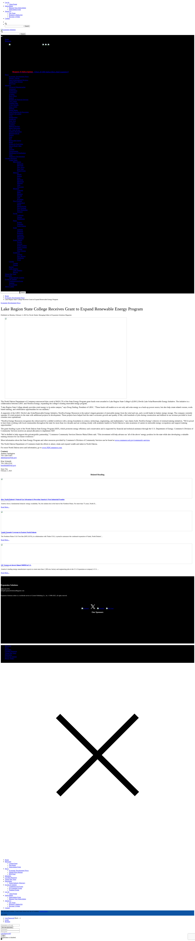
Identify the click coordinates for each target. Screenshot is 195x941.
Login (7, 920)
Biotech (11, 98)
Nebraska (20, 224)
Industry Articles (14, 78)
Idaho (19, 192)
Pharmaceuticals (14, 133)
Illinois (19, 174)
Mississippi (20, 237)
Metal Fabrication (14, 128)
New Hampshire (22, 210)
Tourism (11, 149)
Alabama (20, 229)
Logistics (12, 124)
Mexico (15, 272)
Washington (21, 219)
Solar (10, 148)
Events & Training (11, 279)
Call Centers (13, 101)
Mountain (16, 188)
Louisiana (20, 235)
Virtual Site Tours (10, 274)
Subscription (9, 6)
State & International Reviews (18, 80)
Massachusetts (21, 206)
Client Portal (13, 4)
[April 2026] (43, 45)
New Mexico (21, 256)
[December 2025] (49, 45)
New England (17, 201)
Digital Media (13, 110)
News (7, 75)
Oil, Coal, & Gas (14, 130)
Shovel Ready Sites (15, 146)
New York (20, 169)
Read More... (5, 507)
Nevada (19, 196)
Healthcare (12, 119)
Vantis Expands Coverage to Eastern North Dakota (18, 532)
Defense (11, 108)
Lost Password (9, 918)
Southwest (16, 253)
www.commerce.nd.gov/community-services (132, 440)
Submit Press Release (16, 82)
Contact (7, 18)
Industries (8, 85)
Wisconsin (20, 187)
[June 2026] (10, 45)
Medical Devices (14, 126)
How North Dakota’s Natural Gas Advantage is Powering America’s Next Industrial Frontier (33, 499)
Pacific (15, 213)
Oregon (19, 217)
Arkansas (20, 231)
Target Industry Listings (16, 277)
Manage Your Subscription (17, 8)
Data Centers (13, 107)
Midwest (16, 172)
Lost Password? (6, 933)
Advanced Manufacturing (17, 87)
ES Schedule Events (15, 888)
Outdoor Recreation (15, 132)
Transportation (13, 151)
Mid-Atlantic (17, 162)
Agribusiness (13, 91)
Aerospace (12, 89)
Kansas (19, 222)
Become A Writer (14, 17)
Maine (19, 204)
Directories (8, 276)
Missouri (20, 183)
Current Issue (13, 863)
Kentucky (20, 233)
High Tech (12, 121)
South (15, 228)
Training (11, 283)
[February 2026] (46, 45)
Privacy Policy (9, 658)
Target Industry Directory (17, 883)
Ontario (15, 265)
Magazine (8, 41)
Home (7, 39)
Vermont (20, 212)
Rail (10, 139)
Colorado (20, 190)
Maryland (20, 165)
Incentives (12, 123)
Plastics (11, 135)
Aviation (11, 94)
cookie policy (43, 911)
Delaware (20, 164)
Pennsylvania (21, 171)
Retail (11, 142)
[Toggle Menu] (1, 36)
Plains (15, 221)
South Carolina (22, 247)
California (20, 215)
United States (13, 160)
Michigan (20, 180)
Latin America (13, 269)
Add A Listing (9, 286)
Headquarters (13, 117)
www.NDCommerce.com (52, 448)
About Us (8, 11)
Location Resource (11, 158)
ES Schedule (13, 285)
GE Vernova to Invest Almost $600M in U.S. (16, 565)
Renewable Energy (15, 140)
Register (7, 921)
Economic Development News (19, 76)
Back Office (13, 96)
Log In (7, 2)
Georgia (19, 244)
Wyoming (20, 199)
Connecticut (21, 203)
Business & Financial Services (18, 99)
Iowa (18, 178)
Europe (11, 267)
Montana (20, 194)
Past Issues (12, 865)
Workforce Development (17, 156)
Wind (10, 155)
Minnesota (20, 181)
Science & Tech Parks (16, 144)
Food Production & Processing (19, 112)
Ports (10, 137)
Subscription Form (15, 9)
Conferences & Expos (16, 281)
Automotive (13, 92)
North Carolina (22, 245)
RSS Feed (12, 83)
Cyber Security (14, 105)
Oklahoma (20, 258)
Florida (19, 242)
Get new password (7, 927)
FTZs (10, 116)
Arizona (19, 254)
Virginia (19, 249)
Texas (19, 260)
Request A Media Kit (15, 15)
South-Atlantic (17, 240)
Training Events (14, 890)
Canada (11, 261)
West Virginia (21, 251)
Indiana (19, 176)
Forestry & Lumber (15, 114)
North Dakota (21, 226)
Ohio (18, 185)
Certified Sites (13, 103)
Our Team (12, 13)
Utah (18, 197)
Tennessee (20, 238)
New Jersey (21, 167)
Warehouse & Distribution (17, 153)
